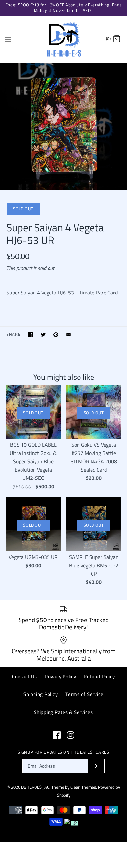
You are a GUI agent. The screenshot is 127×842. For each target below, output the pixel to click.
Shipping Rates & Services (63, 712)
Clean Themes (83, 787)
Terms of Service (84, 694)
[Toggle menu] (8, 39)
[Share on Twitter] (43, 334)
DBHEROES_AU (35, 787)
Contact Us (24, 676)
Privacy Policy (60, 676)
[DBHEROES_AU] (64, 39)
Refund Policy (99, 676)
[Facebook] (57, 735)
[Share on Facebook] (30, 334)
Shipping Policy (40, 694)
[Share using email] (68, 334)
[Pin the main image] (55, 334)
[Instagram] (70, 735)
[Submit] (96, 766)
